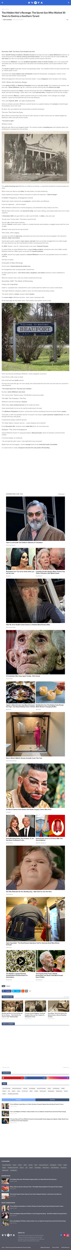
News (18, 1091)
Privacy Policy (55, 1247)
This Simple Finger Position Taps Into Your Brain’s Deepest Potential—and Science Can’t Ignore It (35, 1194)
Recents (52, 1099)
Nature (13, 1091)
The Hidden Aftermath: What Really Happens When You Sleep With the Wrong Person (33, 1179)
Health (62, 1088)
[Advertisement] (35, 35)
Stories (4, 1093)
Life (9, 1091)
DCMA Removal (65, 1247)
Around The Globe (41, 1088)
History (7, 9)
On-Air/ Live (25, 1091)
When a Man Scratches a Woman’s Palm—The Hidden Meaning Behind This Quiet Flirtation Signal (36, 1186)
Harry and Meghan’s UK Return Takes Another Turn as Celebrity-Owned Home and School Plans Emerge (38, 1111)
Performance (43, 1091)
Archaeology (32, 1088)
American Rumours (16, 1088)
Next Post (65, 1067)
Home (3, 9)
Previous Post (6, 1067)
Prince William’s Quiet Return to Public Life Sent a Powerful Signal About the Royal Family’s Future (36, 1104)
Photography (51, 1091)
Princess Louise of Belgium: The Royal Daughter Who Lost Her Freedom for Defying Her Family (35, 1015)
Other (31, 1091)
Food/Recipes (56, 1088)
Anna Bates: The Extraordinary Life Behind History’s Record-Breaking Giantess (57, 1015)
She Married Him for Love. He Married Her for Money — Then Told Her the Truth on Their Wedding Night (12, 1015)
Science (66, 1091)
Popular (18, 1099)
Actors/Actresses (6, 1088)
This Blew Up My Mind (13, 1093)
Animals (25, 1088)
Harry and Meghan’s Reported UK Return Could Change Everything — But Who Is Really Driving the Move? (38, 1213)
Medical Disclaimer (45, 1247)
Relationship (59, 1091)
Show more (66, 996)
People (36, 1091)
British (49, 1088)
